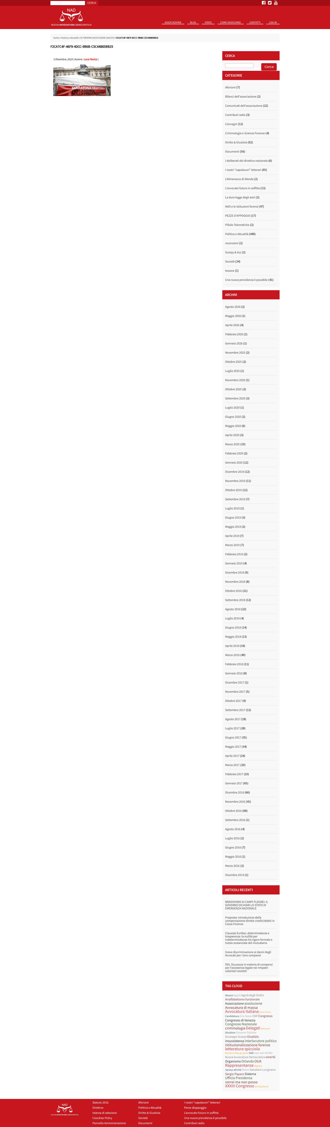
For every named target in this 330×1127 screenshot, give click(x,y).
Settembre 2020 (235, 398)
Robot (245, 1070)
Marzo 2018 (232, 655)
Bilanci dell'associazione (240, 97)
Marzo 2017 (232, 765)
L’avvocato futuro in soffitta (201, 1113)
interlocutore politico (261, 1041)
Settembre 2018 (235, 600)
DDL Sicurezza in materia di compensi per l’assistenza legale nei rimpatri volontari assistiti (249, 968)
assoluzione (253, 1004)
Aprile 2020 (232, 435)
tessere (229, 271)
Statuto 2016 (175, 28)
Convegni (231, 124)
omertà (270, 1057)
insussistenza (234, 1041)
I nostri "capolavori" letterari (243, 170)
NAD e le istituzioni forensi (241, 206)
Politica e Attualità (69, 37)
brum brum (265, 1012)
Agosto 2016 (232, 829)
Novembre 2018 (235, 582)
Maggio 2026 (233, 316)
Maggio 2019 (233, 527)
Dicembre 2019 (234, 472)
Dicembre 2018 (234, 572)
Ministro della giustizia (236, 1053)
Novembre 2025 (235, 353)
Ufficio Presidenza (238, 1078)
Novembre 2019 (235, 481)
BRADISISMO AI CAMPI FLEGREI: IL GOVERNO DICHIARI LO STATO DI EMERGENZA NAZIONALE (246, 905)
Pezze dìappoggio (195, 1108)
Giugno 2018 (233, 627)
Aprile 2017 (232, 756)
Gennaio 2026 (234, 343)
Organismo (233, 1061)
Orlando (247, 1061)
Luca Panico (90, 59)
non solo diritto (263, 1053)
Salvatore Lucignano (263, 1070)
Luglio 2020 (232, 408)
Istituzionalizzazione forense (247, 1045)
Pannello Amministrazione (109, 1123)
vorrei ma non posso (241, 1082)
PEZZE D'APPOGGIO (237, 216)
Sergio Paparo (234, 1074)
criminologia (235, 1028)
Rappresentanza (239, 1065)
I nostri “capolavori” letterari (202, 1102)
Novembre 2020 (235, 380)
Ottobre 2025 (233, 362)
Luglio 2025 (232, 371)
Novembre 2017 (235, 692)
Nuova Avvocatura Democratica (245, 1057)
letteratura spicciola (242, 1049)
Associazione (173, 22)
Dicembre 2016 (234, 792)
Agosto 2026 (232, 307)
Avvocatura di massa (241, 1008)
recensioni (231, 243)
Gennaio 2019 (234, 563)
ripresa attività (233, 1069)
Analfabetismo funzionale (242, 999)
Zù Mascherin (262, 1086)
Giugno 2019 (233, 517)
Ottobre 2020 (233, 389)
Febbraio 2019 (234, 554)
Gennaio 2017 (234, 783)
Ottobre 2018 (233, 591)
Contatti (254, 22)
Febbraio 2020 (234, 453)
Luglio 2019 (232, 508)
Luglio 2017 (232, 728)
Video (208, 22)
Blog (193, 22)
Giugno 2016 (233, 847)
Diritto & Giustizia (236, 142)
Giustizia (253, 1037)
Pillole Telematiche (237, 225)
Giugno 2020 (233, 417)
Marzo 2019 (232, 545)
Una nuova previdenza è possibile (246, 280)
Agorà (237, 995)
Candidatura (232, 1016)
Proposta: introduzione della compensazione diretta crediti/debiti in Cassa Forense (250, 921)
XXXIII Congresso (239, 1086)
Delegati (253, 1028)
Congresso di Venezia (240, 1020)
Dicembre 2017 (234, 682)
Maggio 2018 (233, 637)
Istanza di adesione (104, 1113)
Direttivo (97, 1108)
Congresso (265, 1016)
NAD (251, 1053)
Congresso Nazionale (241, 1024)
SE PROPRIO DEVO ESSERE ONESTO (97, 37)
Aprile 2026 (232, 325)
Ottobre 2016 (233, 811)
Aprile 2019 (232, 536)
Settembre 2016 (235, 820)
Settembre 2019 (235, 499)
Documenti (232, 151)
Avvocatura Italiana (242, 1012)
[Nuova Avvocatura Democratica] (71, 28)
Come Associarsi (230, 22)
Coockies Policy (102, 1118)
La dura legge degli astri (240, 197)
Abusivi (229, 995)
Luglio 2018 (232, 618)
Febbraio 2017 (234, 774)
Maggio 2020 (233, 426)
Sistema (250, 1074)
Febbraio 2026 (234, 334)
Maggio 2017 (233, 747)
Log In (273, 22)
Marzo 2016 (232, 866)
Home (56, 37)
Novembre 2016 (235, 802)
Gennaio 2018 (234, 673)
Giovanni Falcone (246, 1032)
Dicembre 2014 (234, 875)
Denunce (265, 1028)
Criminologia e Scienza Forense (245, 133)
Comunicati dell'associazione (243, 106)
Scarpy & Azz (233, 252)
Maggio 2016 (233, 857)
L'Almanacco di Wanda (239, 179)
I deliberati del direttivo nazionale (246, 161)
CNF (255, 1016)
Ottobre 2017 (233, 701)
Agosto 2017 (232, 719)
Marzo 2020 (232, 444)
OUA (257, 1061)
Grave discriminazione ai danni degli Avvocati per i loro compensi (248, 953)
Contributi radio (235, 115)
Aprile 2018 (232, 646)
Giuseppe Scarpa (236, 1037)
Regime (258, 1065)
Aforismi (230, 87)
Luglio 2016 (232, 838)
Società (230, 261)
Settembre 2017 (235, 710)
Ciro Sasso (245, 1016)
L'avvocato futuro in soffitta (242, 188)
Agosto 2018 (232, 609)
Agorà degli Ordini (252, 995)
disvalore (230, 1032)
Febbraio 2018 (234, 664)
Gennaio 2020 (234, 463)
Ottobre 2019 (233, 490)
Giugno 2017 (233, 737)
